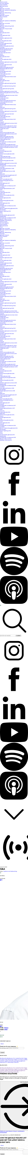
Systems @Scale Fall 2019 (7, 137)
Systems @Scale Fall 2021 (7, 114)
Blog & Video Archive (5, 219)
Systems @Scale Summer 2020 (8, 123)
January (2, 149)
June (1, 7)
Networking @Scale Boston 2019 (9, 147)
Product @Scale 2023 (6, 64)
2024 (1, 30)
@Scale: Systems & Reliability (8, 10)
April (1, 84)
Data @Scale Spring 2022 (7, 88)
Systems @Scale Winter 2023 (8, 76)
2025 (1, 18)
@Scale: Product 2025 (6, 28)
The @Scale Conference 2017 (8, 185)
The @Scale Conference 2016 (8, 205)
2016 (1, 189)
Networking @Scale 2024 (7, 46)
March (1, 31)
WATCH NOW (3, 2)
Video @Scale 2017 (5, 176)
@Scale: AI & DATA (5, 23)
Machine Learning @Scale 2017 (8, 175)
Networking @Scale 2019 (6, 136)
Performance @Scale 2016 (7, 195)
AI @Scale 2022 (4, 98)
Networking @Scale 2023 (7, 67)
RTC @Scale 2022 (4, 80)
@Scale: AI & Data (5, 8)
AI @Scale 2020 (4, 128)
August (2, 11)
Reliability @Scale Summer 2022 (9, 95)
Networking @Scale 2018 (6, 160)
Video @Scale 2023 (5, 74)
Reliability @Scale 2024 (6, 48)
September (3, 44)
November (3, 51)
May (1, 19)
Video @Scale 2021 (5, 116)
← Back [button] (2, 1043)
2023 (1, 54)
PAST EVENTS (3, 16)
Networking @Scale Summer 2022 (9, 92)
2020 (1, 120)
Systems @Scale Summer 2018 (8, 163)
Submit (2, 1052)
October (2, 14)
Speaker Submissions (6, 220)
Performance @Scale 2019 (7, 132)
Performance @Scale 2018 (7, 153)
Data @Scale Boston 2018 (7, 168)
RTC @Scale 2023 (4, 56)
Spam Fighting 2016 (5, 211)
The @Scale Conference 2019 (8, 141)
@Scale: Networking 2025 (7, 26)
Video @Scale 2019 (5, 139)
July (1, 39)
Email (4, 1048)
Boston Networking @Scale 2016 (9, 208)
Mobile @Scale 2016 (5, 197)
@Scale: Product (4, 15)
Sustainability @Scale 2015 (7, 215)
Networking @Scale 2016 (6, 200)
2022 (1, 78)
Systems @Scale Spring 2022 (8, 83)
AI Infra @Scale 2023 (5, 59)
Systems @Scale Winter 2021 (8, 119)
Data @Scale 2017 (5, 183)
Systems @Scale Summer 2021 (8, 111)
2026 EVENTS (3, 4)
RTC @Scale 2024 (4, 32)
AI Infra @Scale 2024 (5, 40)
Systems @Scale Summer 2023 (8, 62)
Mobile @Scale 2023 (5, 71)
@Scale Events (4, 6)
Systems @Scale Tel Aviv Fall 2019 (9, 146)
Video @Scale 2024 (5, 52)
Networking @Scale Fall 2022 (8, 100)
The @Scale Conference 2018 (8, 165)
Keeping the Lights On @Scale (8, 127)
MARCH (2, 55)
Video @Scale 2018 (5, 156)
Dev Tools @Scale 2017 (6, 179)
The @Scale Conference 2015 (8, 217)
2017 (1, 172)
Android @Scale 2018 (5, 151)
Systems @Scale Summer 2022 (8, 91)
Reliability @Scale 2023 (6, 68)
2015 (1, 212)
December (3, 75)
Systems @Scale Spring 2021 (8, 108)
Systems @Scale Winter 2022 (8, 104)
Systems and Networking (10, 871)
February (2, 79)
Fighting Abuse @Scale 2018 (7, 157)
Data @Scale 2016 (5, 203)
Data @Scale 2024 (5, 35)
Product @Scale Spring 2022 (8, 86)
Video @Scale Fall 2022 (6, 102)
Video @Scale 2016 (5, 192)
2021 (1, 106)
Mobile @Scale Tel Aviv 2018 (7, 171)
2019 (1, 130)
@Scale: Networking (5, 12)
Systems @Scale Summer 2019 (8, 133)
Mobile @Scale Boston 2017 (7, 188)
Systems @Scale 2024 (6, 38)
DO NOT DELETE (4, 3)
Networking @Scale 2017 (6, 180)
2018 (1, 148)
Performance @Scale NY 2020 (8, 126)
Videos (6, 1028)
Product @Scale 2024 (6, 43)
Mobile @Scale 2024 (5, 50)
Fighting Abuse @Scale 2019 (7, 144)
